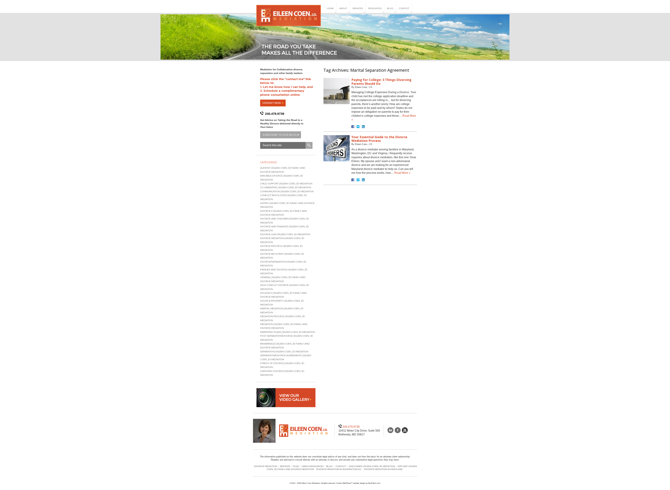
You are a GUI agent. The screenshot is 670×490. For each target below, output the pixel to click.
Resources (375, 8)
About (343, 8)
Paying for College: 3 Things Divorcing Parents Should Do (381, 82)
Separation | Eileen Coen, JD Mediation (284, 351)
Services (357, 8)
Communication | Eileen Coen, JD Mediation (287, 191)
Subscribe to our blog (280, 134)
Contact (404, 8)
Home (330, 8)
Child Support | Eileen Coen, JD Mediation (286, 183)
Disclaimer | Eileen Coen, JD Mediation (372, 466)
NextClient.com (374, 483)
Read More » (402, 172)
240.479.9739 (274, 113)
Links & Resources (312, 466)
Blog (390, 8)
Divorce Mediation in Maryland (383, 469)
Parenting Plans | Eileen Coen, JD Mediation (287, 332)
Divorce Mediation (265, 466)
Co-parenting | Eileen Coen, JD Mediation (285, 187)
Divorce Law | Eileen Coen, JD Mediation (285, 234)
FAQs (296, 466)
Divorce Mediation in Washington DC (338, 469)
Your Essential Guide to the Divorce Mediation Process (379, 139)
